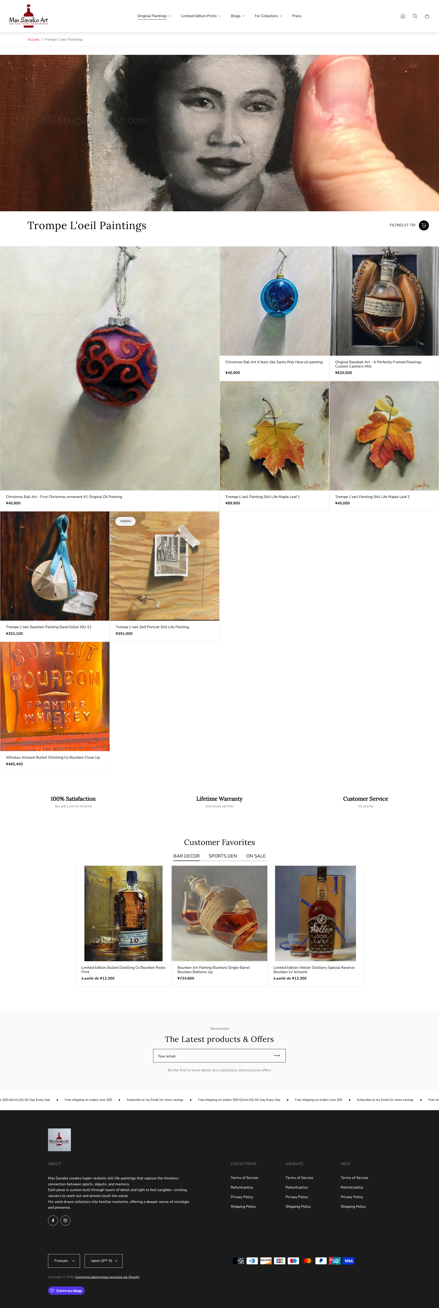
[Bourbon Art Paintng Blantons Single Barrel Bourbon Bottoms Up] (219, 913)
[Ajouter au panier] (209, 257)
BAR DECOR (186, 856)
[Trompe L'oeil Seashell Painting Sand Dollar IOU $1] (55, 566)
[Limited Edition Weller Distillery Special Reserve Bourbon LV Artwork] (315, 913)
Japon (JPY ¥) (101, 1260)
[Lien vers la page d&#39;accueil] (59, 1140)
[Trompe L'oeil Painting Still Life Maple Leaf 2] (384, 435)
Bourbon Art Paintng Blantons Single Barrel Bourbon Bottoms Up (213, 970)
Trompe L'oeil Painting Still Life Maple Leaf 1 (262, 497)
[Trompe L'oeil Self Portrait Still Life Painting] (164, 566)
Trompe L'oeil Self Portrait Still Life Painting (152, 627)
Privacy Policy (242, 1196)
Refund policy (242, 1187)
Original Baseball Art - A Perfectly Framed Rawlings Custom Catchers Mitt (378, 364)
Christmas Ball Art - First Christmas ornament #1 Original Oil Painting (64, 497)
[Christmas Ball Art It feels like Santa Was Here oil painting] (274, 301)
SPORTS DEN (223, 856)
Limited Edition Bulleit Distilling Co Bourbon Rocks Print (123, 970)
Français (61, 1260)
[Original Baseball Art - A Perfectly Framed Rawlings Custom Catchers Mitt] (384, 301)
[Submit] (278, 1055)
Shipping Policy (243, 1206)
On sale (256, 856)
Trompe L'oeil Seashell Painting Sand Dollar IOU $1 (49, 627)
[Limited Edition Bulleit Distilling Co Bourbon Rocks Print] (123, 913)
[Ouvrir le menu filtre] (424, 225)
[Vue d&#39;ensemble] (161, 876)
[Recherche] (415, 16)
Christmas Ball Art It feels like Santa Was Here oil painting (274, 362)
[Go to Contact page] (366, 802)
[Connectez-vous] (403, 16)
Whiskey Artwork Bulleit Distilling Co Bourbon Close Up (53, 757)
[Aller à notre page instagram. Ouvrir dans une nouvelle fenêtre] (65, 1220)
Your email (167, 1056)
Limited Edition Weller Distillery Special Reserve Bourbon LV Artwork (314, 970)
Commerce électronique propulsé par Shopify (107, 1277)
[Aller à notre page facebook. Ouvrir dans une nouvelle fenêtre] (53, 1220)
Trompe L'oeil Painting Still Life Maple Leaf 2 (372, 497)
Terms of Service (244, 1177)
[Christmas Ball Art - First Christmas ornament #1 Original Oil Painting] (109, 368)
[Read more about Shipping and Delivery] (73, 802)
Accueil (33, 39)
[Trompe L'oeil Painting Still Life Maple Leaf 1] (274, 435)
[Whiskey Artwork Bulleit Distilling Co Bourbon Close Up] (55, 696)
